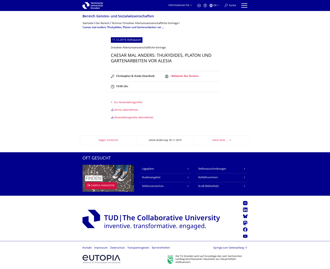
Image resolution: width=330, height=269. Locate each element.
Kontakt (87, 248)
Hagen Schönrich (108, 140)
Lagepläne (148, 169)
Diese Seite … (220, 140)
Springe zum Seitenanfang (228, 248)
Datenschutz (117, 248)
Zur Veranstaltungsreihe (128, 102)
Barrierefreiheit (161, 248)
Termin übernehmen (126, 110)
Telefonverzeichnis (153, 186)
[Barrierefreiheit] (205, 5)
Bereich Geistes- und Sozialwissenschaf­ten (118, 16)
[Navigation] (244, 5)
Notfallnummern (208, 177)
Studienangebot (151, 177)
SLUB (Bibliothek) (208, 186)
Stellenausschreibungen (212, 169)
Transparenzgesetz (138, 248)
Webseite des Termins (185, 76)
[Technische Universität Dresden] (92, 5)
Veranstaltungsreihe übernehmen (133, 117)
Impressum (101, 248)
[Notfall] (199, 5)
